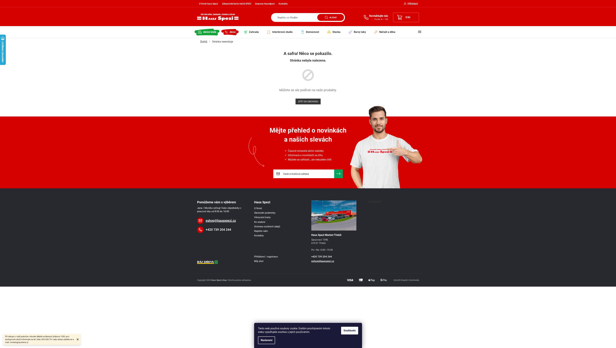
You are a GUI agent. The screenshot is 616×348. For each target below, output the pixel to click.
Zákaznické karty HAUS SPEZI (236, 3)
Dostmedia (414, 280)
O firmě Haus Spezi (208, 3)
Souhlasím (350, 330)
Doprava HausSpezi (265, 3)
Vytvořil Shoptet (400, 280)
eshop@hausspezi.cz (221, 220)
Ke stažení (259, 222)
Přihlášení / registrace (266, 256)
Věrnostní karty (262, 217)
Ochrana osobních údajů (267, 226)
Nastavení (266, 340)
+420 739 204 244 (218, 230)
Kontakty (283, 3)
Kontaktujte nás (378, 15)
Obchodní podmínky (264, 212)
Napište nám (261, 231)
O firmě (258, 208)
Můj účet (258, 261)
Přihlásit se (338, 173)
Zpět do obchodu (308, 101)
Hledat (333, 17)
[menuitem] (207, 32)
